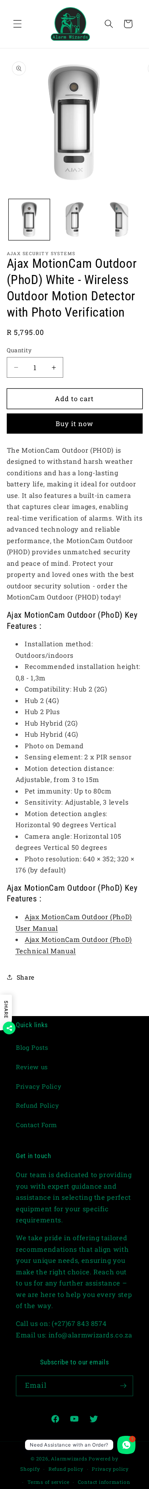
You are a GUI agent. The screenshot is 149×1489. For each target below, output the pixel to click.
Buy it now (75, 423)
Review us (32, 1067)
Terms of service (48, 1482)
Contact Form (36, 1125)
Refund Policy (37, 1105)
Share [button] (26, 977)
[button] (17, 23)
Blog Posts (32, 1047)
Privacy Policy (38, 1086)
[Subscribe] (123, 1386)
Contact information (104, 1482)
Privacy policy (110, 1469)
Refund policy (65, 1469)
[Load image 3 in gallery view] (119, 219)
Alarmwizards (69, 1458)
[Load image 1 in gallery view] (29, 219)
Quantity (19, 350)
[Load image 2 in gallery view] (74, 219)
